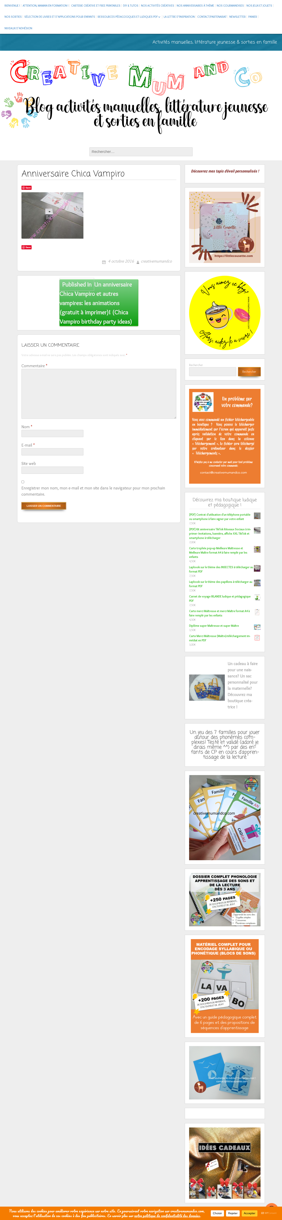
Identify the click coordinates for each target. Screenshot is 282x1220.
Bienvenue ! (12, 5)
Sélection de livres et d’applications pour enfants (59, 17)
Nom (26, 426)
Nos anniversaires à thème (195, 5)
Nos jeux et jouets (259, 5)
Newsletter (237, 17)
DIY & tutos (130, 5)
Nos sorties (13, 17)
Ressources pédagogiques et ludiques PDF (128, 17)
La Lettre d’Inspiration (179, 17)
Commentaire (34, 365)
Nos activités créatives (157, 5)
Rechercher (196, 365)
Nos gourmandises (230, 5)
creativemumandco (156, 261)
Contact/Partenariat (212, 17)
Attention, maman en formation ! (46, 5)
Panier (252, 17)
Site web (28, 463)
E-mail (28, 445)
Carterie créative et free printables (95, 5)
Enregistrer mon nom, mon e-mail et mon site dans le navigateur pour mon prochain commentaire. (93, 491)
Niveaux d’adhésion (18, 28)
